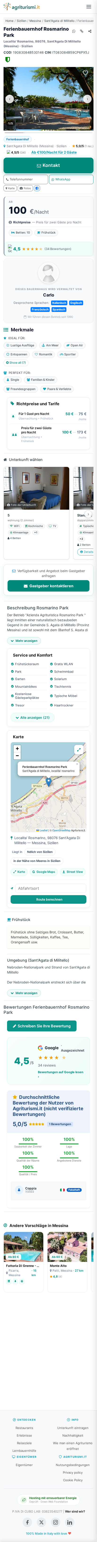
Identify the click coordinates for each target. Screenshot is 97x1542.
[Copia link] (81, 31)
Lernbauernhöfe (24, 1451)
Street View (75, 872)
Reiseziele (24, 1443)
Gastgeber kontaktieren (50, 585)
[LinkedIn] (69, 1522)
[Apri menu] (88, 6)
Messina (35, 21)
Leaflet (43, 830)
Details (88, 552)
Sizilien (21, 21)
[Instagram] (55, 1522)
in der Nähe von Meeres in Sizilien (37, 861)
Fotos (27, 188)
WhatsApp (62, 179)
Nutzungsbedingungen (73, 1465)
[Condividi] (89, 31)
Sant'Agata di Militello (59, 21)
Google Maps (45, 872)
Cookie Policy (73, 1480)
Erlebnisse (24, 1435)
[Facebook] (37, 188)
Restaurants (24, 1428)
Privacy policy (73, 1472)
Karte (11, 188)
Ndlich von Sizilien (40, 852)
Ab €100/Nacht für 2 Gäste (54, 152)
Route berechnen (49, 899)
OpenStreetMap (61, 830)
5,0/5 (84, 146)
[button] (49, 782)
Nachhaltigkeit (72, 1435)
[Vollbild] (79, 749)
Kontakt (51, 165)
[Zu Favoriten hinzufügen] (85, 73)
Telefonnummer (21, 179)
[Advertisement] (48, 1354)
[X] (41, 1522)
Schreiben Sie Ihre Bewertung (44, 1026)
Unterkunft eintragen (73, 1428)
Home (9, 21)
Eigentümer (24, 1465)
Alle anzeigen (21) (35, 717)
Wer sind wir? (75, 1511)
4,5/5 (18, 152)
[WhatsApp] (73, 31)
